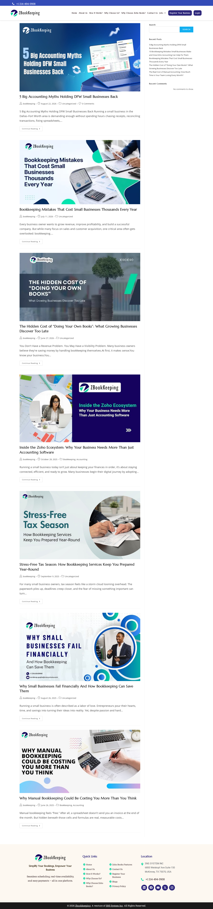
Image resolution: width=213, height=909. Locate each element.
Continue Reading (32, 128)
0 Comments (88, 103)
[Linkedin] (144, 887)
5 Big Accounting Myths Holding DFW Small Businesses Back (69, 96)
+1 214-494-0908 (26, 3)
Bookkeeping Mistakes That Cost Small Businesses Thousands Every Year (78, 209)
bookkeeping (29, 103)
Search (152, 24)
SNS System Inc (114, 905)
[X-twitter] (165, 887)
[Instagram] (172, 887)
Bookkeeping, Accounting (75, 459)
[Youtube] (158, 887)
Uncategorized (69, 103)
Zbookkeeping (83, 905)
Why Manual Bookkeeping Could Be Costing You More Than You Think (78, 798)
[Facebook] (151, 887)
